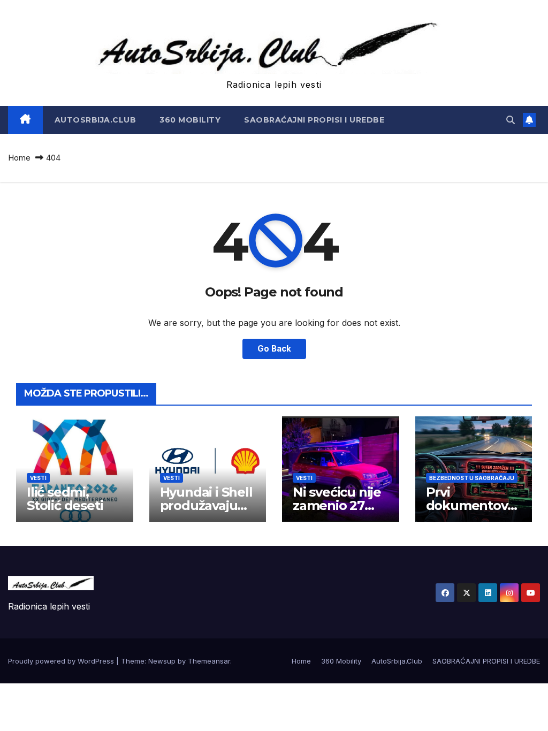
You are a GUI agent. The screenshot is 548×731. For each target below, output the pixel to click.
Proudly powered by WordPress (62, 661)
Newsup (162, 661)
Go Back (274, 349)
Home (19, 158)
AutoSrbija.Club (95, 120)
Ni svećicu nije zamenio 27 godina (337, 505)
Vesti (38, 478)
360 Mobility (189, 120)
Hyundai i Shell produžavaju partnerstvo (206, 505)
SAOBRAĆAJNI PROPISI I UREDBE (314, 120)
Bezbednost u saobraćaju (471, 478)
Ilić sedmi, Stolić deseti (65, 498)
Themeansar (209, 661)
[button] (510, 120)
